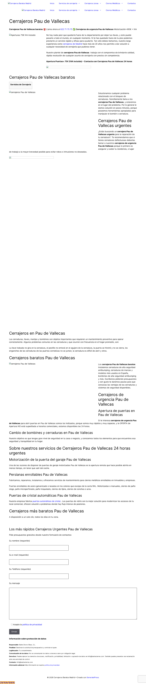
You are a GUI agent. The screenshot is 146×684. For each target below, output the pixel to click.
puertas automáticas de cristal (46, 501)
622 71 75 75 (66, 29)
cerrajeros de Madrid (72, 44)
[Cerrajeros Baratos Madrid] (19, 3)
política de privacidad (32, 624)
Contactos (132, 3)
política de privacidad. (52, 665)
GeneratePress (93, 677)
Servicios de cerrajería (68, 3)
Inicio (52, 3)
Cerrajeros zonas (91, 3)
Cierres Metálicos (113, 3)
